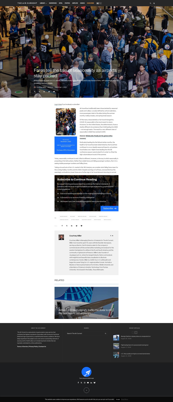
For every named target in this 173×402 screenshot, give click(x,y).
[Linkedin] (91, 382)
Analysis (50, 87)
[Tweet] (39, 91)
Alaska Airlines (63, 216)
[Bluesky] (94, 382)
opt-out (105, 399)
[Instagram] (84, 382)
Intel (60, 3)
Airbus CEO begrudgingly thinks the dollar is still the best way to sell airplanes (85, 312)
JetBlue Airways (75, 219)
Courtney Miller (41, 87)
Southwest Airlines (86, 219)
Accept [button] (118, 399)
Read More (124, 399)
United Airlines (107, 219)
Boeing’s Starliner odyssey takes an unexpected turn (136, 336)
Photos (67, 3)
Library (42, 3)
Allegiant (73, 216)
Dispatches (53, 3)
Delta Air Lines (93, 216)
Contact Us (42, 346)
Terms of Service (22, 346)
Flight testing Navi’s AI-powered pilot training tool (134, 345)
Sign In (82, 3)
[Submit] (49, 91)
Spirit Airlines (98, 219)
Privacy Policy (33, 346)
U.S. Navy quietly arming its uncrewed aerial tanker (135, 353)
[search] (106, 333)
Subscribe (90, 3)
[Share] (34, 91)
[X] (81, 382)
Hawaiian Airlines (64, 219)
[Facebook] (78, 382)
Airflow (75, 3)
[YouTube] (88, 382)
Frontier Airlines (103, 216)
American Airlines (82, 216)
